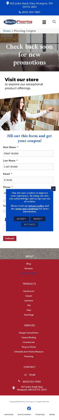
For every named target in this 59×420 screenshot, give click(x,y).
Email (32, 375)
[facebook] (29, 409)
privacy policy (36, 205)
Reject (38, 218)
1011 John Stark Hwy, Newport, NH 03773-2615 (31, 5)
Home (7, 30)
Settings (29, 224)
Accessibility (8, 414)
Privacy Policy (40, 414)
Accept (21, 218)
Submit (9, 238)
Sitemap (52, 414)
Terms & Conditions (24, 414)
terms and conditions (27, 208)
